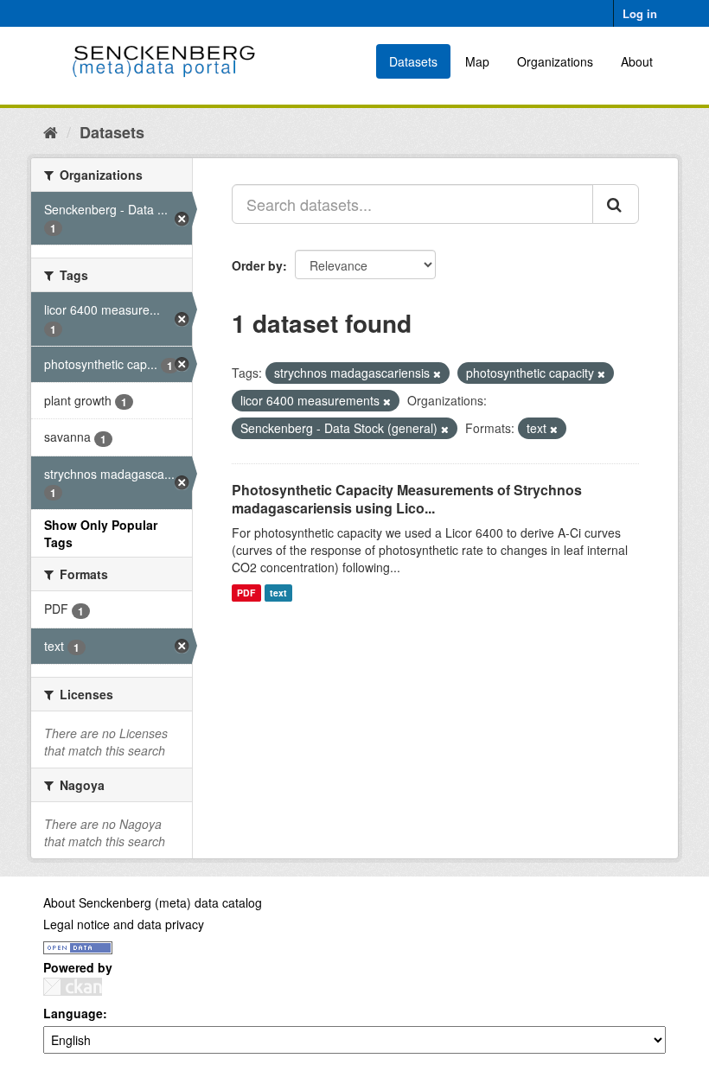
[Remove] (437, 373)
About (637, 61)
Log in (640, 13)
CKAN (72, 987)
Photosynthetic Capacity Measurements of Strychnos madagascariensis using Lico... (407, 499)
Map (477, 61)
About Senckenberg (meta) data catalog (152, 902)
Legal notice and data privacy (123, 924)
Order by (257, 265)
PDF (246, 592)
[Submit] (615, 204)
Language (73, 1013)
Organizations (555, 61)
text (278, 592)
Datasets (413, 61)
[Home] (50, 131)
